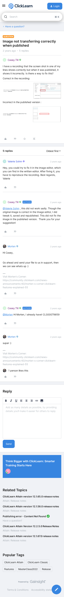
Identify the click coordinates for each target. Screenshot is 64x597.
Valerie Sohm (15, 161)
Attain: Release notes (14, 500)
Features (9, 569)
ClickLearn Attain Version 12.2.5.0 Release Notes (31, 526)
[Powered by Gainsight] (32, 582)
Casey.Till (13, 59)
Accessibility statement (44, 589)
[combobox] (32, 17)
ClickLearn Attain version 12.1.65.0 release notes (31, 496)
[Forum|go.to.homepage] (20, 6)
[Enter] (6, 17)
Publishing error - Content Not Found (24, 516)
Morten (12, 246)
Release (46, 569)
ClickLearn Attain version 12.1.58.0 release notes (31, 506)
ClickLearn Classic (38, 562)
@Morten (8, 314)
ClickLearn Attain (13, 562)
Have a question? (14, 26)
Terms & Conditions (18, 589)
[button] (4, 6)
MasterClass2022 (28, 569)
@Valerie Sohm (11, 208)
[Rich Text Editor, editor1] (32, 421)
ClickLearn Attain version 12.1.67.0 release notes (31, 536)
